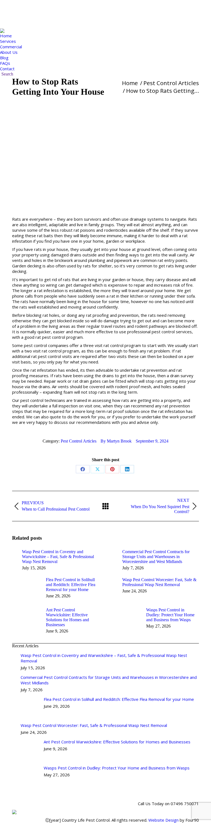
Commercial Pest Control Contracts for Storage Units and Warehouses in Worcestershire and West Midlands (156, 556)
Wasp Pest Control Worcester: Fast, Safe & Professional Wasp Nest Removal (159, 582)
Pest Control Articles (78, 441)
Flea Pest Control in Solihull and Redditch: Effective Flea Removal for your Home (70, 584)
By (116, 441)
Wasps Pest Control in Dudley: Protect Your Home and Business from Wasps (170, 615)
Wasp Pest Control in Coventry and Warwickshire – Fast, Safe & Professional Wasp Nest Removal (58, 556)
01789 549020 (33, 8)
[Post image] (14, 553)
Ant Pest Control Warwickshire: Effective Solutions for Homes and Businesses (67, 617)
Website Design (163, 820)
